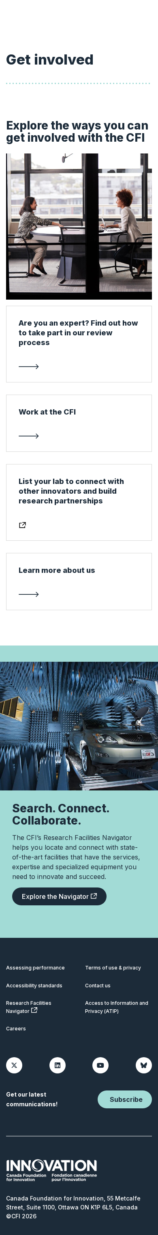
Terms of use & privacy (113, 968)
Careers (16, 1029)
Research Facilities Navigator (28, 1007)
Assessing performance (35, 968)
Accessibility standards (34, 985)
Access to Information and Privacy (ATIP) (116, 1007)
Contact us (98, 985)
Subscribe (126, 1099)
